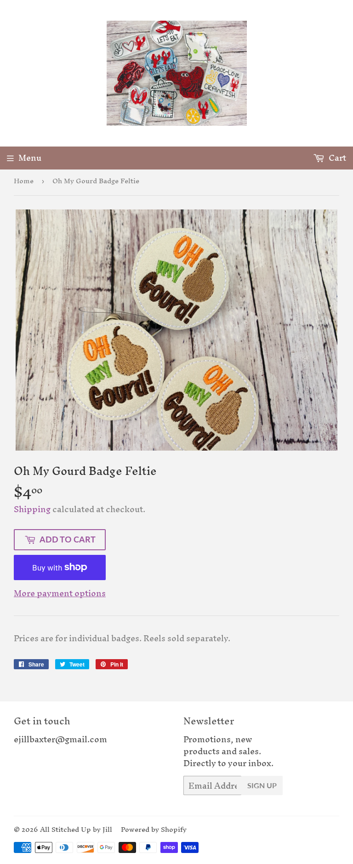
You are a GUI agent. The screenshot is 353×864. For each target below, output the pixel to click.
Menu (29, 157)
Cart (336, 157)
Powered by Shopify (154, 829)
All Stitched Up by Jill (76, 829)
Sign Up (262, 785)
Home (24, 180)
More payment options (60, 593)
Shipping (32, 509)
